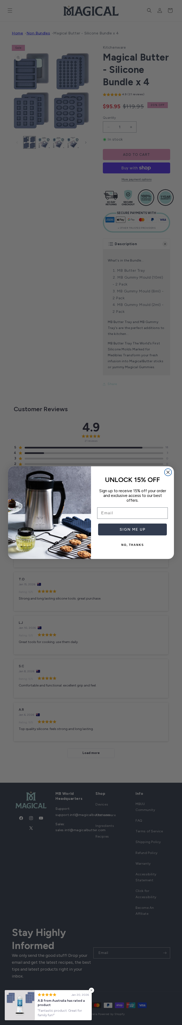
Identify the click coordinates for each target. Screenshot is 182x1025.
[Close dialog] (168, 472)
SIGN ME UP (133, 529)
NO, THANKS (132, 545)
